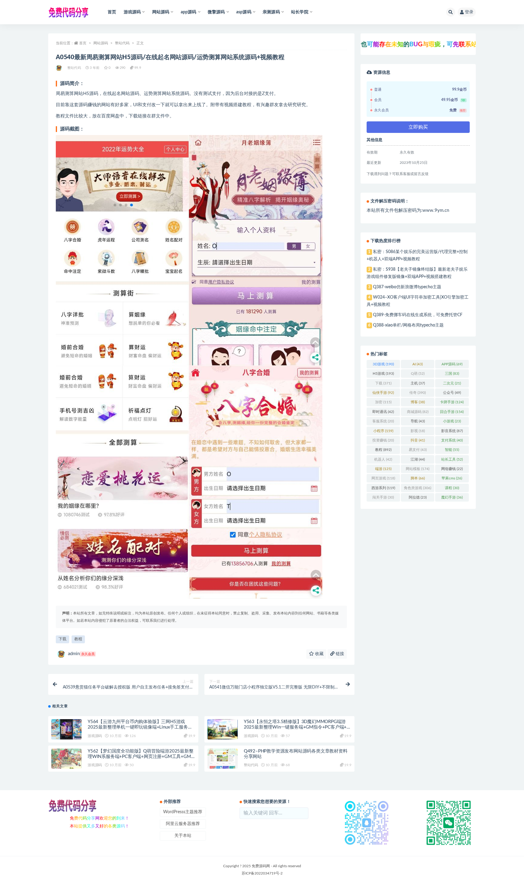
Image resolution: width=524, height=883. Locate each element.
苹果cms (452, 478)
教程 (78, 639)
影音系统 (452, 431)
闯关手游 (383, 497)
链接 (339, 654)
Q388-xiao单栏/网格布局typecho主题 (408, 325)
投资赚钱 (383, 440)
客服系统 (383, 421)
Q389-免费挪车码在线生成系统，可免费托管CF (417, 315)
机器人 (383, 459)
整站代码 (122, 43)
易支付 (418, 450)
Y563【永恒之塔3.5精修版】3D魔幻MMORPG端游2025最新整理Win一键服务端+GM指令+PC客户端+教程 (297, 727)
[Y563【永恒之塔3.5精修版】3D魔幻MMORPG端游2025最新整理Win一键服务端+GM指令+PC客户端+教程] (222, 729)
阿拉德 (418, 497)
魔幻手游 (452, 497)
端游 (383, 469)
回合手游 (452, 412)
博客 (418, 402)
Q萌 (418, 373)
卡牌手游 (452, 402)
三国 (452, 373)
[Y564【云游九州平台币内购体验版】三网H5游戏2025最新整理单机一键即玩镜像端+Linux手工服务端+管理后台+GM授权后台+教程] (66, 729)
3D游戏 (383, 364)
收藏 (319, 654)
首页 (112, 12)
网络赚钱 (452, 469)
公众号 (452, 392)
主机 (418, 383)
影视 (418, 431)
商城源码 (417, 412)
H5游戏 (383, 373)
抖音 (418, 440)
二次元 (452, 383)
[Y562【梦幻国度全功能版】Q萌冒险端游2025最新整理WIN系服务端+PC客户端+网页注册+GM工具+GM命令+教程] (66, 759)
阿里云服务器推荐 (183, 824)
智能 (452, 450)
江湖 (418, 459)
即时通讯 (383, 412)
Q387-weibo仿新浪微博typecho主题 (407, 287)
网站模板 (417, 469)
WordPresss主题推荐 (182, 812)
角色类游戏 (417, 488)
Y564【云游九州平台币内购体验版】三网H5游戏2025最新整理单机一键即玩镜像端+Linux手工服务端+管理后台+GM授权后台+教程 (140, 727)
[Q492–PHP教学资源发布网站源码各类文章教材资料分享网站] (222, 759)
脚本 (418, 478)
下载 (62, 639)
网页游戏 (383, 478)
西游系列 (383, 488)
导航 (418, 421)
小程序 (383, 431)
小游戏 (452, 421)
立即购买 (418, 127)
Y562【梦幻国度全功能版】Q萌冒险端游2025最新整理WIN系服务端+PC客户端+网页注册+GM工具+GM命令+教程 (140, 756)
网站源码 (100, 43)
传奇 (417, 392)
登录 (469, 12)
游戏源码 (95, 736)
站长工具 (452, 459)
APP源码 (452, 364)
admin (81, 653)
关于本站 (182, 836)
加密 (383, 402)
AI (417, 364)
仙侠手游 (383, 392)
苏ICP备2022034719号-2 (262, 873)
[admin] (59, 68)
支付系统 (452, 440)
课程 (452, 488)
